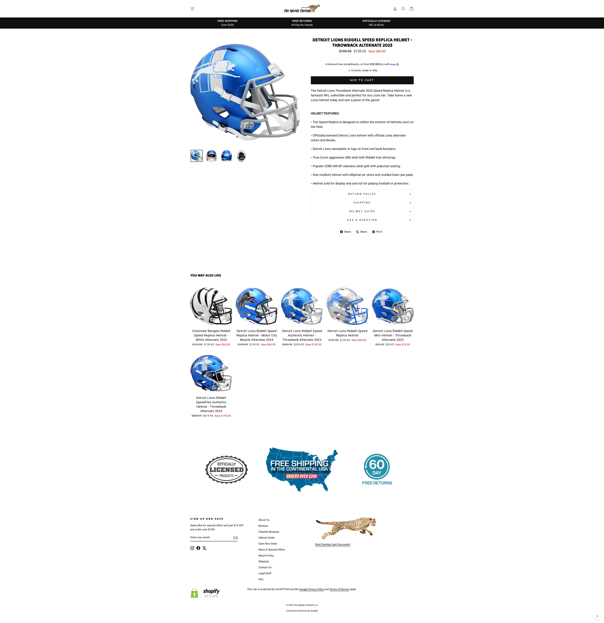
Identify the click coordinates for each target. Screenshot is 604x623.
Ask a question (362, 219)
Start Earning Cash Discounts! (332, 544)
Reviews (263, 525)
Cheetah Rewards (268, 531)
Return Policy (362, 194)
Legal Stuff (264, 573)
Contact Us (265, 567)
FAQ (260, 579)
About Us (263, 519)
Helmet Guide (266, 537)
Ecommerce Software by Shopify (302, 610)
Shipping (362, 202)
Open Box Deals (267, 543)
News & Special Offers (271, 549)
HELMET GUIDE (362, 211)
